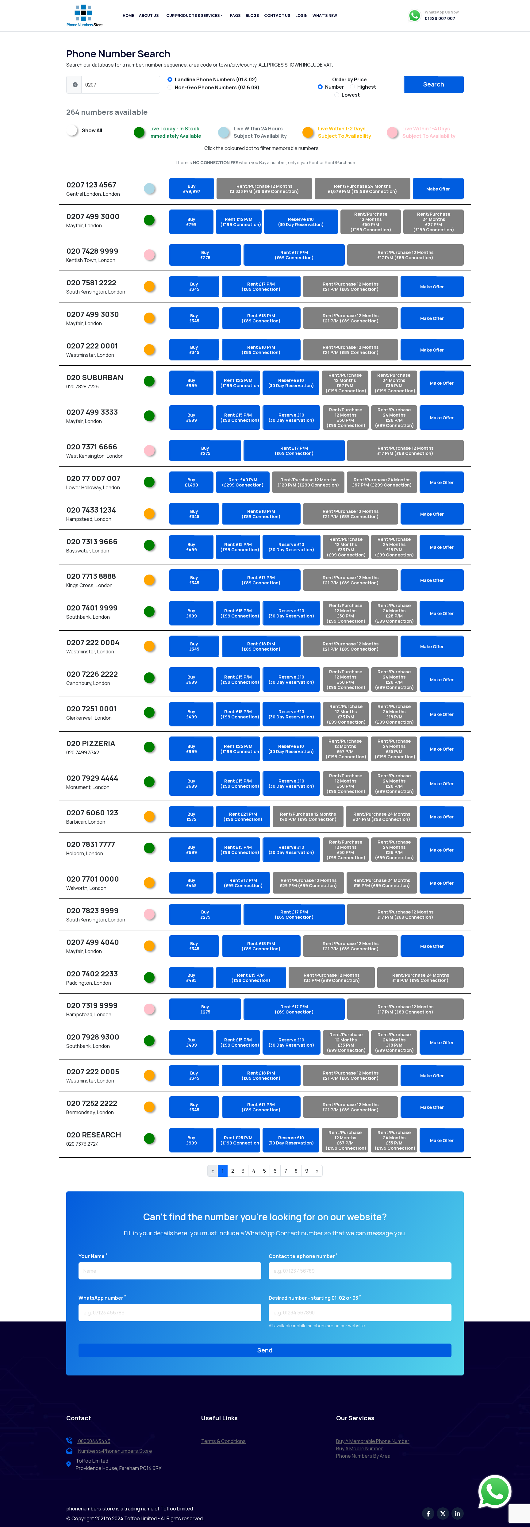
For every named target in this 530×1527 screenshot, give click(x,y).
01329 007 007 (440, 18)
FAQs (235, 15)
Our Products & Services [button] (193, 15)
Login (301, 15)
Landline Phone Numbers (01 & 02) (216, 79)
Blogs (252, 15)
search (433, 84)
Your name (93, 1256)
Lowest (351, 94)
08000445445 (93, 1441)
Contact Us (277, 15)
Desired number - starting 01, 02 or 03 (315, 1297)
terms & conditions (223, 1441)
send (265, 1350)
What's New (325, 15)
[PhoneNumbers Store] (84, 15)
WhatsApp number (102, 1297)
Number (334, 86)
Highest (366, 86)
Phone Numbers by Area (363, 1455)
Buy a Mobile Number (359, 1448)
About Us (149, 15)
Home (128, 15)
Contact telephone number (303, 1256)
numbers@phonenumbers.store (115, 1451)
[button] (75, 84)
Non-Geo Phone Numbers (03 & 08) (217, 87)
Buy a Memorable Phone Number (372, 1441)
